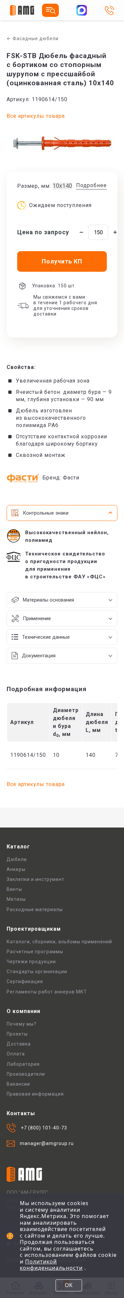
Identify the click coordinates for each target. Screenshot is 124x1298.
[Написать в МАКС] (81, 10)
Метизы (16, 899)
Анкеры (16, 869)
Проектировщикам (34, 929)
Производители (26, 1074)
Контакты (21, 1113)
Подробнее (91, 185)
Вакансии (18, 1084)
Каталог (18, 846)
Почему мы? (21, 1024)
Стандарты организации (37, 971)
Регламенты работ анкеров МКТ (47, 991)
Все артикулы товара (36, 116)
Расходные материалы (35, 909)
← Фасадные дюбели (33, 38)
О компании (23, 1011)
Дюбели (17, 859)
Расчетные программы (35, 951)
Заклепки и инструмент (35, 879)
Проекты (17, 1034)
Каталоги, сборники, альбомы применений (59, 941)
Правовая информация (35, 1094)
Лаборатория (23, 1064)
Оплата (16, 1053)
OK (68, 1285)
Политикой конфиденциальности (51, 1265)
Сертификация (25, 981)
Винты (14, 889)
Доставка (19, 1043)
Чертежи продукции (31, 961)
